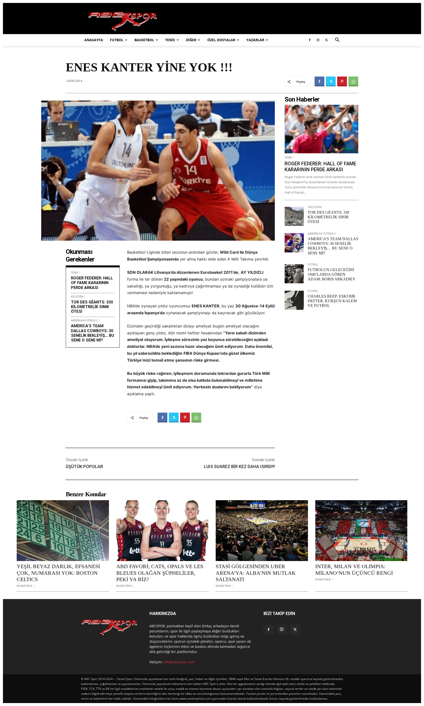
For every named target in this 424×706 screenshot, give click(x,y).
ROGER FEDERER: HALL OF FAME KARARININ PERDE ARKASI (92, 283)
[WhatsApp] (353, 81)
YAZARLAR (255, 40)
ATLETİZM (77, 296)
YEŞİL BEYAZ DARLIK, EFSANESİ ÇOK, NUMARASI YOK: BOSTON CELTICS (58, 572)
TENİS (170, 40)
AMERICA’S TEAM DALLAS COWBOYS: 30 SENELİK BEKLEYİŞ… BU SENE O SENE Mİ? (92, 333)
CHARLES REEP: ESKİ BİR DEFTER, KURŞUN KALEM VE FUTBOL (332, 301)
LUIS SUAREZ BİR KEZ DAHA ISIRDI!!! (239, 466)
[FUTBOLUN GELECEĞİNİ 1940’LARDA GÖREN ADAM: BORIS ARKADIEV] (294, 273)
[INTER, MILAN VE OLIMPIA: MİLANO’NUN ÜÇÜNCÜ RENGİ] (361, 530)
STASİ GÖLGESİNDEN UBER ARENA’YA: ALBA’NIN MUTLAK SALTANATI (256, 572)
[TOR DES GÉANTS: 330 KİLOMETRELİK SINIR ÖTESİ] (294, 216)
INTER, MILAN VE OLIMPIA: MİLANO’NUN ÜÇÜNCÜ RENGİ (354, 569)
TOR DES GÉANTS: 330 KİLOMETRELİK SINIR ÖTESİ (92, 307)
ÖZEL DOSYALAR (221, 40)
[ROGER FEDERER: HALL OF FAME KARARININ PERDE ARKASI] (321, 129)
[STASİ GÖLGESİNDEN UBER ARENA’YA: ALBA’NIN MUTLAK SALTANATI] (262, 530)
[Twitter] (326, 40)
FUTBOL (116, 40)
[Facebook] (309, 40)
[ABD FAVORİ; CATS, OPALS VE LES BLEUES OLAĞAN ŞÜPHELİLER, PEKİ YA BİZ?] (162, 530)
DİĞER (191, 40)
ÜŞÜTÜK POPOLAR (84, 466)
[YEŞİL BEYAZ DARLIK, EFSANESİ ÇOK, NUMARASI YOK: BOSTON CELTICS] (63, 530)
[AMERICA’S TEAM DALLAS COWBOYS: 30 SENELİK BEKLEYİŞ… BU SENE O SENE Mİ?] (294, 242)
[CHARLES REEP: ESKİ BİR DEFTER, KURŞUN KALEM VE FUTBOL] (294, 300)
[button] (337, 40)
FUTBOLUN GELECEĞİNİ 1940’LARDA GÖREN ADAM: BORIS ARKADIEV (332, 274)
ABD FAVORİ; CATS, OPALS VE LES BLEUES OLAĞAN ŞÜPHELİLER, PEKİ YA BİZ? (159, 572)
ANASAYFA (93, 40)
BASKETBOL (144, 40)
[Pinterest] (342, 81)
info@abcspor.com (178, 662)
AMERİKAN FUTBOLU (84, 320)
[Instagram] (318, 40)
